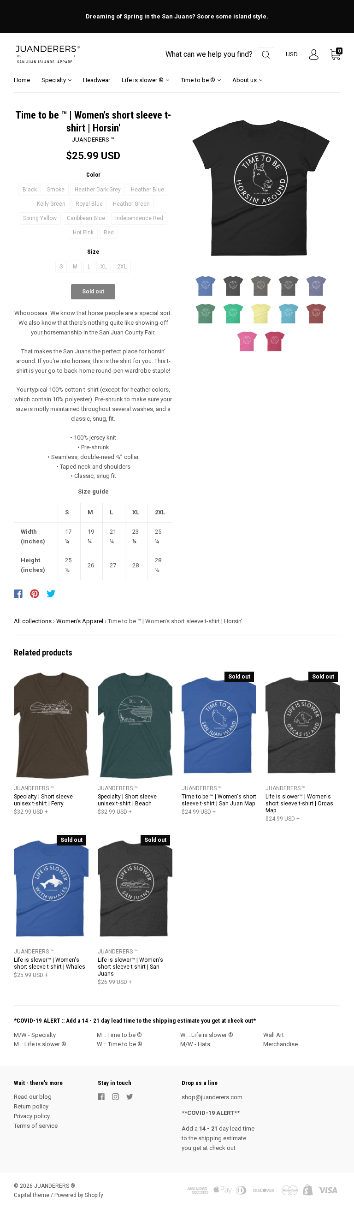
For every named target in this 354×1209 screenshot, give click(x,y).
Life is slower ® (143, 80)
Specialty (54, 80)
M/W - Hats (195, 1044)
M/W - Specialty (35, 1034)
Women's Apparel (79, 621)
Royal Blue (89, 204)
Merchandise (280, 1044)
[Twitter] (51, 593)
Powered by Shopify (78, 1195)
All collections (33, 621)
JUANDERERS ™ (93, 139)
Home (22, 80)
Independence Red (139, 218)
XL (103, 266)
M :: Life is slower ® (40, 1044)
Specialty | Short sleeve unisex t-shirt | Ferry (43, 800)
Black (30, 189)
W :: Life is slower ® (206, 1034)
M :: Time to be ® (119, 1034)
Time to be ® (199, 80)
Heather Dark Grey (98, 189)
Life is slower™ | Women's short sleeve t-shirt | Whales (49, 963)
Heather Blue (147, 189)
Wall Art (273, 1034)
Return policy (31, 1106)
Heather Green (131, 204)
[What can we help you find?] (219, 54)
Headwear (96, 80)
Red (109, 232)
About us (245, 80)
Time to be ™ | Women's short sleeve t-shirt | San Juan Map (219, 800)
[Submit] (266, 54)
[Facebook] (18, 593)
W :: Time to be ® (119, 1044)
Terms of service (36, 1125)
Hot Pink (83, 232)
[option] (261, 188)
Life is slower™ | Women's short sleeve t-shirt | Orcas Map (299, 803)
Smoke (56, 189)
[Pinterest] (34, 593)
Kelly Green (51, 204)
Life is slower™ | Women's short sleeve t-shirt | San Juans (130, 967)
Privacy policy (32, 1116)
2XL (122, 266)
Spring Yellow (40, 218)
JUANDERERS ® (54, 1186)
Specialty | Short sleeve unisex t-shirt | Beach (127, 800)
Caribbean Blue (86, 218)
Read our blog (33, 1096)
